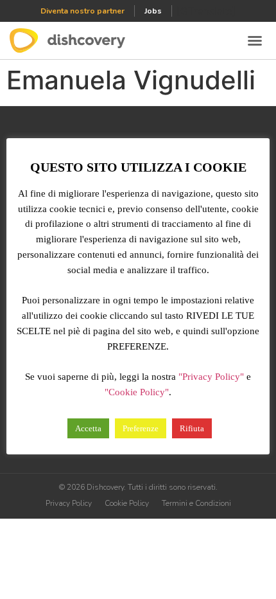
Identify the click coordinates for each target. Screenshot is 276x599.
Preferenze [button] (141, 428)
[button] (254, 40)
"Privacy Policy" (211, 376)
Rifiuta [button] (192, 428)
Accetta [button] (88, 428)
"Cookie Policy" (137, 392)
